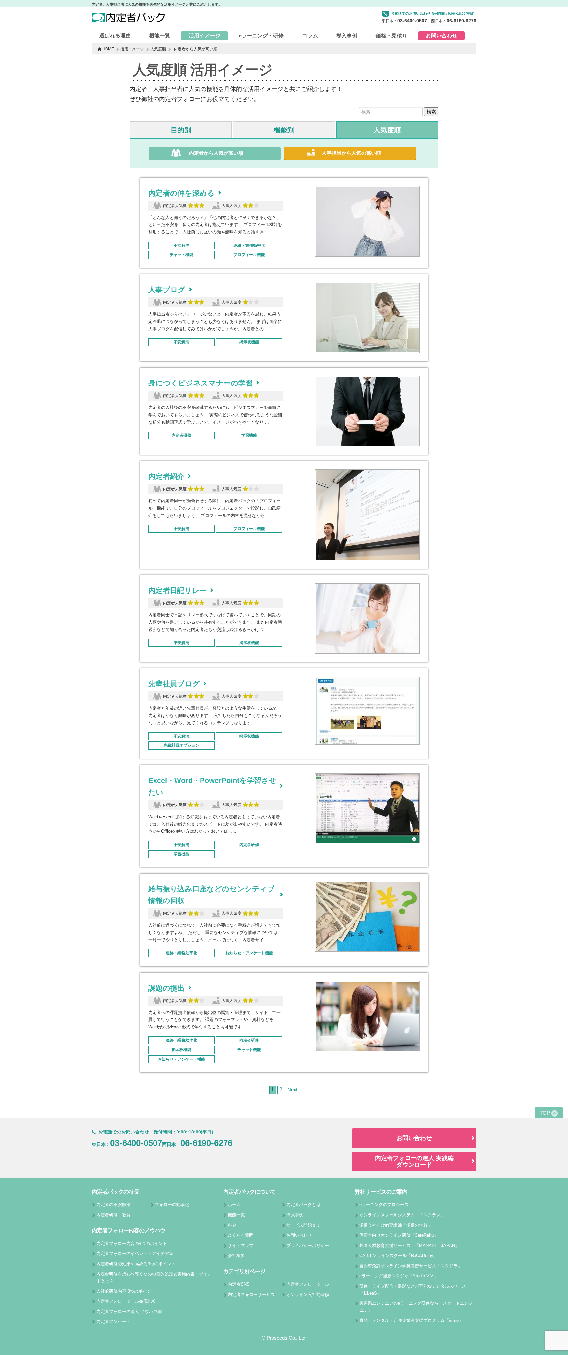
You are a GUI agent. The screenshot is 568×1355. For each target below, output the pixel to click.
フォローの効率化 (172, 1204)
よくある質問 (240, 1235)
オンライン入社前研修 (307, 1294)
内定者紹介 (166, 476)
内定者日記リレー (177, 590)
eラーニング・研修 (261, 35)
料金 (232, 1225)
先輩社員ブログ (174, 684)
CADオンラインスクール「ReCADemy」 (398, 1255)
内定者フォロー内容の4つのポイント (131, 1243)
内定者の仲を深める (181, 193)
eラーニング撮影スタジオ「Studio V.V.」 (398, 1275)
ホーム (234, 1204)
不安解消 (181, 245)
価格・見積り (391, 35)
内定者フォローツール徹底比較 (126, 1301)
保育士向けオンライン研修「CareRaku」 (398, 1235)
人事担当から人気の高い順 (351, 153)
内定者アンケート (113, 1321)
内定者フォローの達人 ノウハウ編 (129, 1311)
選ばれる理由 (115, 35)
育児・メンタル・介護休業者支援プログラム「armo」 (411, 1320)
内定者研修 (181, 435)
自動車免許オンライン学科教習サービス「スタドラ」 (410, 1265)
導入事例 (346, 35)
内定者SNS (238, 1284)
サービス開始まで (303, 1225)
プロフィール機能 (249, 254)
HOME (108, 49)
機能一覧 (159, 35)
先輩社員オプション (181, 745)
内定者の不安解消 (113, 1204)
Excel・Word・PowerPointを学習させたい (212, 786)
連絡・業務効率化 (249, 245)
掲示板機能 (249, 342)
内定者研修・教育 (113, 1214)
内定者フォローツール (307, 1284)
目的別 (181, 130)
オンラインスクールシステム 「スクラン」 (402, 1214)
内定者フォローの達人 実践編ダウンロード (414, 1161)
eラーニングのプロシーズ (384, 1204)
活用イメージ (204, 35)
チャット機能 (181, 254)
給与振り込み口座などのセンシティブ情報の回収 (211, 895)
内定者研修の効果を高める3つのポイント (136, 1263)
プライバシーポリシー (307, 1245)
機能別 (284, 130)
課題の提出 (166, 988)
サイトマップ (240, 1245)
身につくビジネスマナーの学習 (200, 383)
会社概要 (236, 1255)
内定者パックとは (303, 1204)
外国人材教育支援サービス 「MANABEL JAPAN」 (409, 1245)
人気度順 (158, 49)
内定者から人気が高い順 (216, 153)
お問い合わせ (441, 35)
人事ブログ (166, 290)
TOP (545, 1113)
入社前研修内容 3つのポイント (125, 1291)
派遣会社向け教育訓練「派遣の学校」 (395, 1225)
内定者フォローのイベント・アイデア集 (134, 1253)
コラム (310, 35)
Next (292, 1089)
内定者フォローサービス (251, 1294)
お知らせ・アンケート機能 (249, 953)
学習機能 (249, 435)
